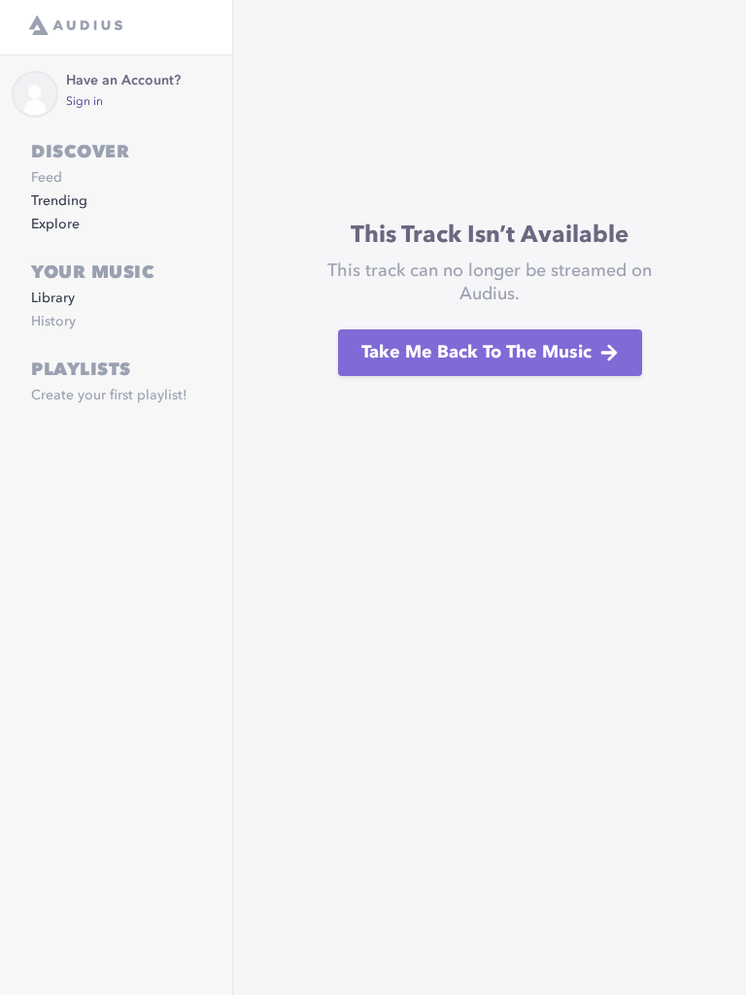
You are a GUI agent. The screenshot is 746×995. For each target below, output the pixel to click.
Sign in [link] (84, 102)
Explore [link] (55, 224)
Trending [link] (59, 201)
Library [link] (53, 298)
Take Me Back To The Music (476, 352)
